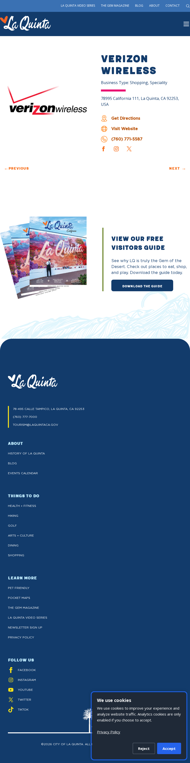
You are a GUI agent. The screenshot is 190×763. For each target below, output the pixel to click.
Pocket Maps (19, 598)
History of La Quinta (26, 453)
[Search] (188, 6)
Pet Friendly (18, 588)
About (154, 5)
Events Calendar (23, 473)
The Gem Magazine (115, 5)
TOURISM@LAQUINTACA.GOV (35, 424)
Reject (144, 748)
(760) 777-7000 (25, 417)
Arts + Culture (21, 535)
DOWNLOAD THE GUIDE (142, 286)
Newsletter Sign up (25, 627)
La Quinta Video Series (78, 5)
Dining (13, 545)
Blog (139, 5)
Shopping (16, 555)
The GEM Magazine (23, 607)
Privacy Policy (21, 637)
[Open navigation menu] (186, 24)
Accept (169, 748)
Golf (12, 525)
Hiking (13, 515)
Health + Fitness (22, 506)
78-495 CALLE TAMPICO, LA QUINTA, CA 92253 (48, 409)
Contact (173, 5)
